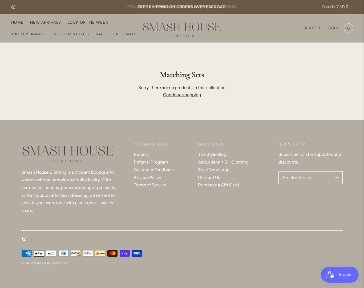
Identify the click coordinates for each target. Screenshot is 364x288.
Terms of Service (150, 184)
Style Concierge (213, 169)
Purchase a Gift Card (218, 184)
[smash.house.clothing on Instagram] (13, 7)
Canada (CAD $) (336, 6)
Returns (141, 154)
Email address (295, 171)
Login (332, 28)
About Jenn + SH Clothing (223, 162)
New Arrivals (45, 22)
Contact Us (209, 177)
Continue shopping (182, 94)
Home (17, 22)
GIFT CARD (124, 34)
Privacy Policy (147, 177)
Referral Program (151, 162)
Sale (101, 34)
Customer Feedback (154, 169)
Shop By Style (70, 34)
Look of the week (87, 22)
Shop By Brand (27, 34)
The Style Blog (212, 154)
